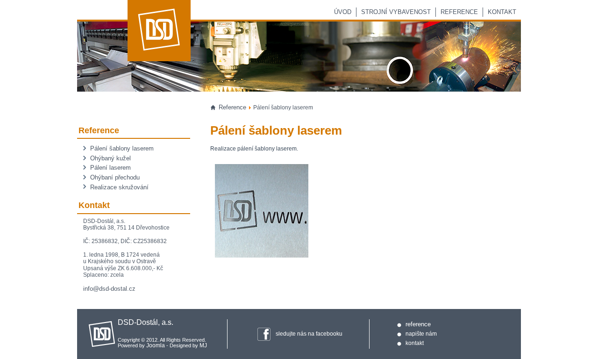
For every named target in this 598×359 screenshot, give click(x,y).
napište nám (421, 333)
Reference (459, 11)
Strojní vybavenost (396, 11)
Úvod (342, 11)
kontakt (415, 343)
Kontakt (502, 11)
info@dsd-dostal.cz (109, 288)
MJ (203, 345)
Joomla (155, 345)
